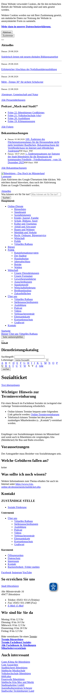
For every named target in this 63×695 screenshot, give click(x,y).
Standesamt (20, 212)
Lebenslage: (7, 360)
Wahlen (18, 267)
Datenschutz (14, 558)
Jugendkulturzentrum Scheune (16, 688)
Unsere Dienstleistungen (26, 273)
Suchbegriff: (7, 356)
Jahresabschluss (22, 261)
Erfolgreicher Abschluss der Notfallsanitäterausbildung (29, 69)
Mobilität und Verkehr (25, 232)
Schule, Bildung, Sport (25, 220)
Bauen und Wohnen (24, 229)
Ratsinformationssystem (26, 252)
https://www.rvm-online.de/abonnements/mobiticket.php (21, 485)
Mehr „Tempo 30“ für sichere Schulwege (22, 82)
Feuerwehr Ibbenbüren (13, 679)
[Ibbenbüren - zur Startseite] (23, 173)
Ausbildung (20, 305)
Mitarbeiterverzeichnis (13, 648)
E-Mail (15, 605)
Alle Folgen (7, 126)
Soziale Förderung (17, 507)
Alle (41, 366)
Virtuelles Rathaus (23, 244)
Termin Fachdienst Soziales (16, 642)
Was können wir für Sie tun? (15, 194)
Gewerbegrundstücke (25, 279)
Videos (17, 310)
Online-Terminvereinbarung (45, 414)
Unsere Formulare (23, 276)
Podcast (18, 308)
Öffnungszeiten (15, 555)
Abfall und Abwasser (25, 226)
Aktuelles (6, 191)
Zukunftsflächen (22, 293)
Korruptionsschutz (23, 319)
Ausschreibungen (23, 281)
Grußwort (19, 322)
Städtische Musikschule (13, 670)
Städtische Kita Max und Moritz (17, 682)
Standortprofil (21, 284)
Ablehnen (7, 32)
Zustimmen (8, 36)
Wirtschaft (19, 238)
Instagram (17, 572)
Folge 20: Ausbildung (19, 118)
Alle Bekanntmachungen (14, 168)
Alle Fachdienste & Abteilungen (18, 645)
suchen (6, 369)
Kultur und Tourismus (25, 223)
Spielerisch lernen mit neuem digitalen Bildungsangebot (29, 56)
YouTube (27, 572)
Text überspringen (10, 385)
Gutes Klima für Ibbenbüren (15, 661)
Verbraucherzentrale (24, 313)
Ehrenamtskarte (22, 316)
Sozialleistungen (22, 215)
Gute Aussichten (9, 664)
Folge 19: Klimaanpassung (21, 121)
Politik (17, 241)
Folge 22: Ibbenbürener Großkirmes (26, 112)
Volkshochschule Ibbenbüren (16, 673)
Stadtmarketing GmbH (12, 685)
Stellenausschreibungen (26, 302)
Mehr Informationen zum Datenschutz (20, 188)
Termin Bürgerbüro (12, 639)
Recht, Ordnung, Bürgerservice (30, 235)
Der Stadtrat (20, 255)
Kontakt (12, 325)
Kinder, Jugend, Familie (26, 218)
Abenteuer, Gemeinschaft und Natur (19, 94)
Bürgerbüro (20, 209)
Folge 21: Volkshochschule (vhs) (24, 115)
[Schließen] (2, 39)
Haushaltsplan (21, 258)
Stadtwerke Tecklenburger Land (17, 691)
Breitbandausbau (22, 290)
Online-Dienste (15, 206)
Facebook (6, 572)
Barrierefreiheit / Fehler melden (24, 567)
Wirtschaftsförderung (25, 287)
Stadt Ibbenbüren (10, 586)
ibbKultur (6, 676)
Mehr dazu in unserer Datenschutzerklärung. (26, 26)
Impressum (13, 561)
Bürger (11, 247)
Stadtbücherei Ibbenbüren (14, 667)
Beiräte (17, 264)
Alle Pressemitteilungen (13, 100)
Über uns (12, 296)
